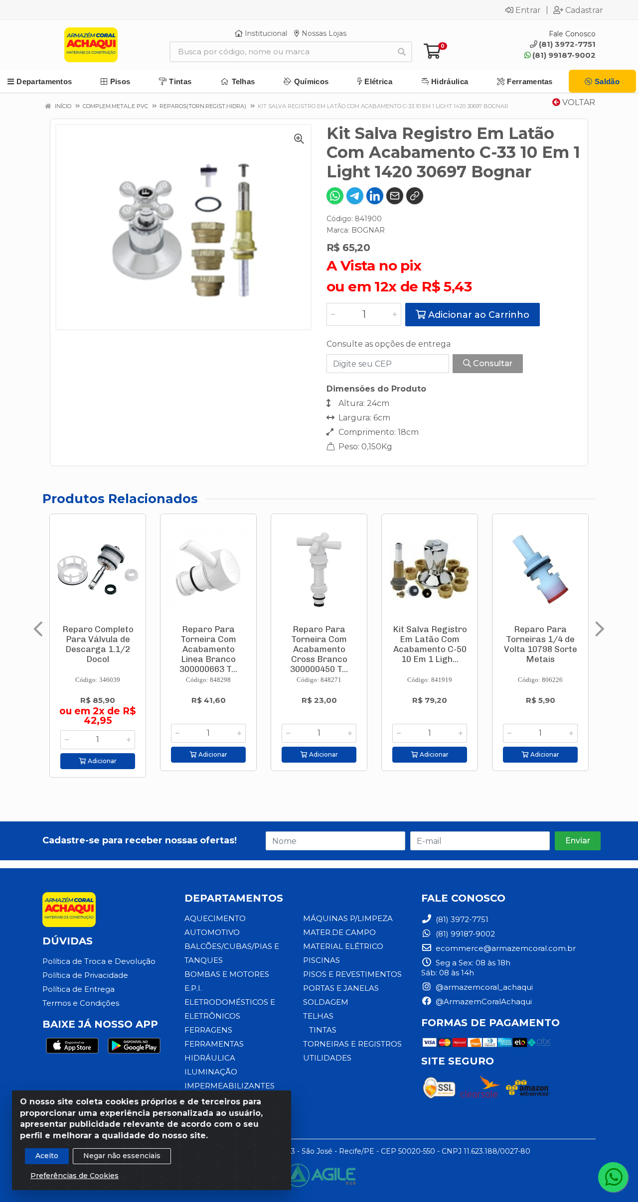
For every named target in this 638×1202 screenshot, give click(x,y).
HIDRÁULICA (209, 1058)
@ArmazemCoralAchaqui (483, 1001)
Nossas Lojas (323, 33)
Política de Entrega (78, 989)
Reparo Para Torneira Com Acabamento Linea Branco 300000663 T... (208, 649)
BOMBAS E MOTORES (226, 974)
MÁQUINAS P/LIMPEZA (348, 918)
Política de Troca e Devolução (99, 961)
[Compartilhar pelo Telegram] (354, 195)
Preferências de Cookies (74, 1175)
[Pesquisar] (401, 51)
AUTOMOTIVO (212, 932)
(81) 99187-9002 (564, 55)
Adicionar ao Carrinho (477, 314)
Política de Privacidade (85, 975)
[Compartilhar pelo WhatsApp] (334, 195)
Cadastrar (584, 10)
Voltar (577, 102)
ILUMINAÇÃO (210, 1071)
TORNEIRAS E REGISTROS (352, 1044)
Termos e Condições (80, 1003)
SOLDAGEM (325, 1002)
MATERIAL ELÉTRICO (343, 946)
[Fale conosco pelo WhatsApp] (613, 1177)
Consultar (491, 363)
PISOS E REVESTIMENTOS (352, 974)
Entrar (528, 10)
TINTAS (322, 1030)
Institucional (265, 33)
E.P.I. (193, 988)
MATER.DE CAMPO (339, 932)
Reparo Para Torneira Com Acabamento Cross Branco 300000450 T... (319, 649)
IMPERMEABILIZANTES (229, 1085)
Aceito (46, 1155)
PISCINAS (321, 960)
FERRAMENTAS (214, 1044)
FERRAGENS (208, 1030)
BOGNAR (368, 230)
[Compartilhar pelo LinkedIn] (374, 195)
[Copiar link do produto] (414, 195)
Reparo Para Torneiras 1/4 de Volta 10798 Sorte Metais (540, 644)
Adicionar (101, 761)
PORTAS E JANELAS (341, 988)
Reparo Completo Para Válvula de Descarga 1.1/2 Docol (98, 644)
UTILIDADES (327, 1058)
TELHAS (318, 1016)
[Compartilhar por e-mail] (394, 195)
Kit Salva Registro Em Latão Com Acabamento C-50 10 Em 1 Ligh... (430, 644)
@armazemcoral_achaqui (483, 987)
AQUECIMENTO (215, 918)
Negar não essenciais (121, 1155)
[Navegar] (38, 629)
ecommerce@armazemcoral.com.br (505, 948)
